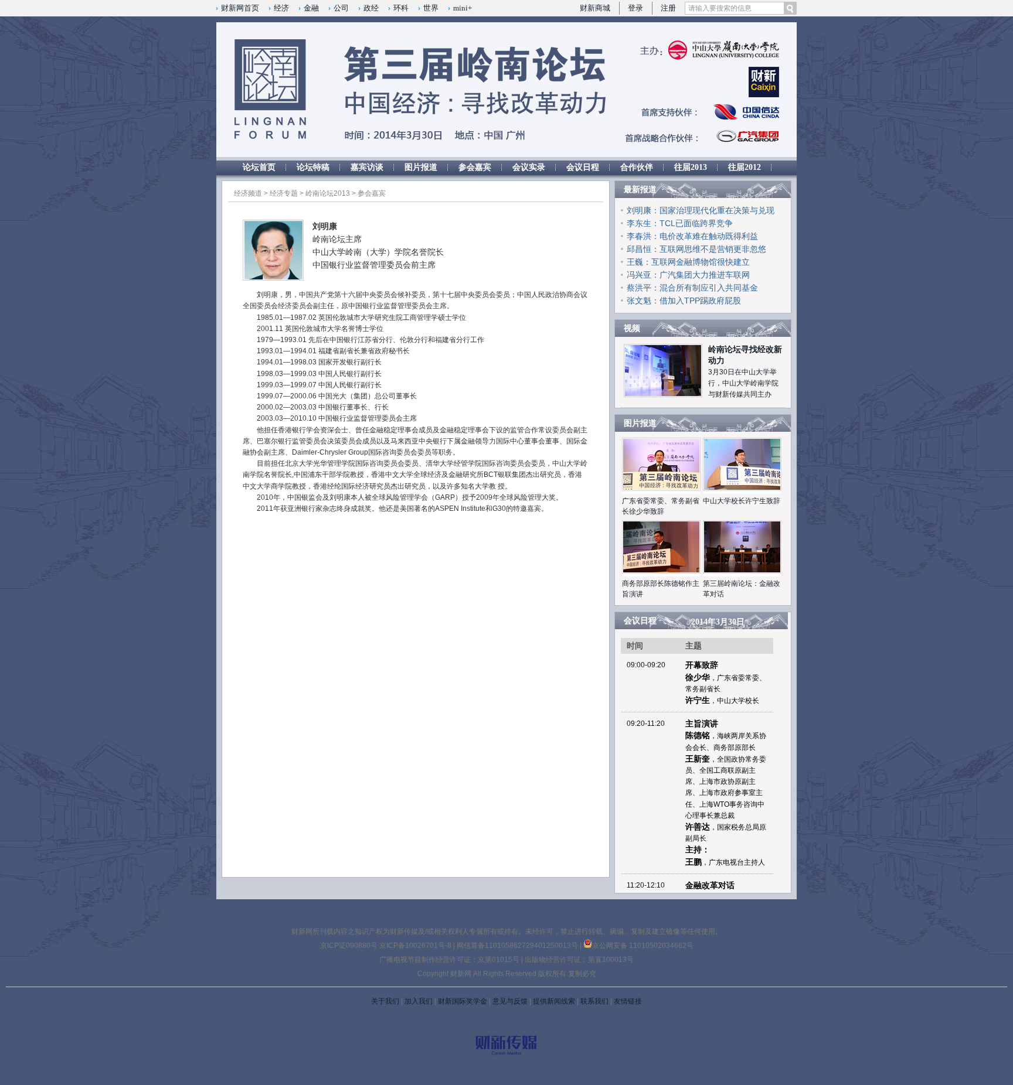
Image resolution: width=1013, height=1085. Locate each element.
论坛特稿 (313, 167)
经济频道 (248, 193)
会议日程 (582, 167)
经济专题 (284, 193)
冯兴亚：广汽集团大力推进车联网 (688, 274)
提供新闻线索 (554, 1001)
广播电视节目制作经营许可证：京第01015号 (449, 960)
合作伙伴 (636, 167)
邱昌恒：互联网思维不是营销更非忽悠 (696, 249)
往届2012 (744, 167)
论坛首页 (259, 167)
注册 (668, 8)
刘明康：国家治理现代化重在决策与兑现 (700, 210)
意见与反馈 (510, 1001)
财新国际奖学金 (462, 1001)
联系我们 (594, 1001)
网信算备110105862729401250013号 (518, 945)
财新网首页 (240, 8)
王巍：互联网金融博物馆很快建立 (688, 262)
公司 (341, 8)
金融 (311, 8)
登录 (635, 8)
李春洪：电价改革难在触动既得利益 (692, 236)
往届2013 (690, 167)
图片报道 (420, 167)
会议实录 (528, 167)
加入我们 (418, 1001)
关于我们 (385, 1001)
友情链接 (628, 1001)
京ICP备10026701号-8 (416, 945)
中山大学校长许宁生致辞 (741, 501)
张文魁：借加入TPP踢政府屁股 (684, 300)
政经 (371, 8)
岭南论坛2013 (327, 193)
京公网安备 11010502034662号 (643, 945)
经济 (281, 8)
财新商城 (595, 8)
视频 (632, 328)
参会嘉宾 (474, 167)
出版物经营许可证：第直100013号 (579, 960)
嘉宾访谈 (367, 167)
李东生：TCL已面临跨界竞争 (680, 223)
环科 (401, 8)
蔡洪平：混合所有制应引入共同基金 (692, 287)
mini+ (462, 8)
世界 (430, 8)
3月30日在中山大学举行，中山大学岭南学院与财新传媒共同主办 (743, 383)
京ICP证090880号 (349, 945)
